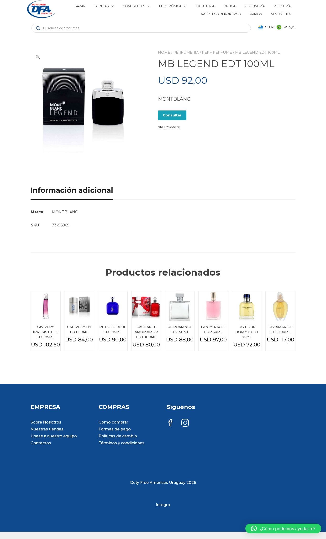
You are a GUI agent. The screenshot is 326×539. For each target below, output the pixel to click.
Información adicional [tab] (72, 190)
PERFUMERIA (186, 52)
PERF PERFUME (217, 52)
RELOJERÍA (282, 6)
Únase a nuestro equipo (54, 436)
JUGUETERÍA (204, 6)
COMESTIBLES (134, 6)
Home (164, 52)
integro (163, 504)
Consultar (172, 115)
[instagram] (185, 423)
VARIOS (256, 14)
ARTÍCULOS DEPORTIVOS (221, 14)
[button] (38, 57)
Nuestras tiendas (47, 429)
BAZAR (79, 6)
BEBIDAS (102, 6)
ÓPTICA (229, 6)
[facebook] (170, 423)
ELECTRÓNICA (170, 6)
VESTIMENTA (281, 14)
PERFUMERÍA (254, 6)
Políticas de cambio (118, 436)
